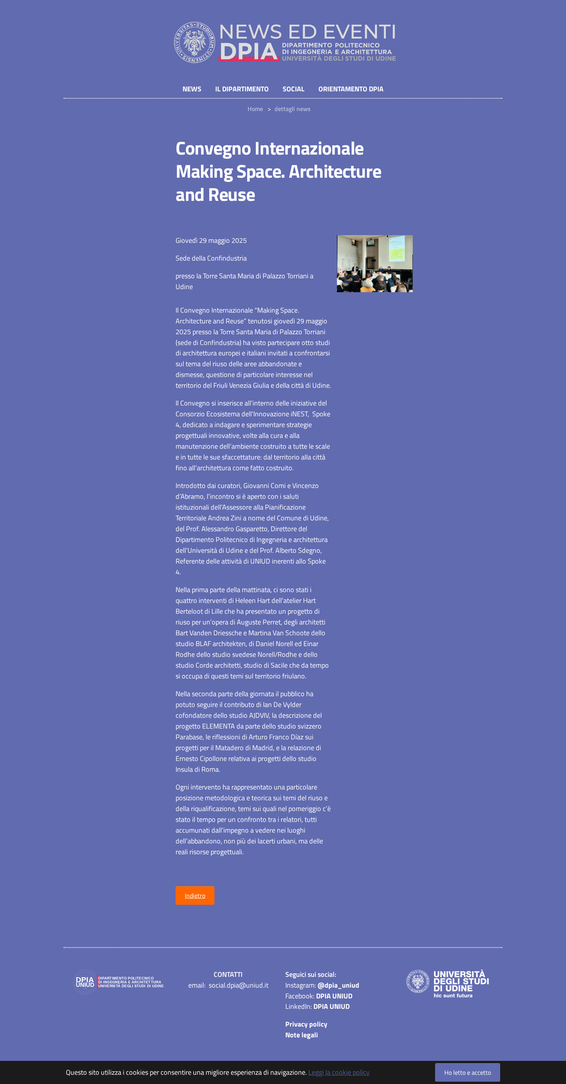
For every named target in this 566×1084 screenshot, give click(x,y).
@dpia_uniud (338, 985)
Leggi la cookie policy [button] (339, 1072)
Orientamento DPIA (350, 89)
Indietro (195, 895)
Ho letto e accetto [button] (467, 1072)
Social (294, 89)
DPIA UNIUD (334, 996)
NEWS (192, 89)
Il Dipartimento (242, 89)
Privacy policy (306, 1024)
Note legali (301, 1035)
